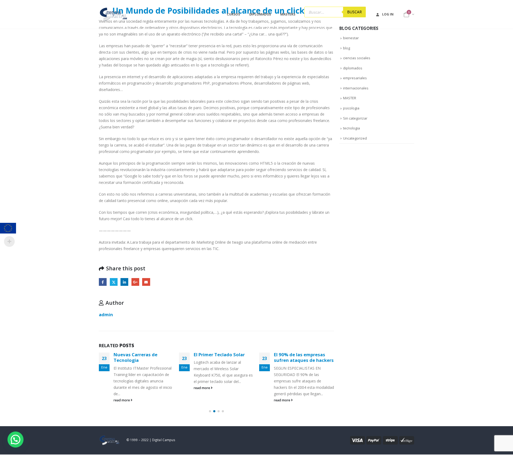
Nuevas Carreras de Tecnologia (135, 357)
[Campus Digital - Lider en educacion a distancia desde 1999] (114, 14)
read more (122, 400)
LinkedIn (124, 282)
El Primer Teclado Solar (219, 354)
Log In (387, 14)
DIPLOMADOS (260, 14)
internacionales (355, 88)
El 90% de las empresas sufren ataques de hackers (304, 357)
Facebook (103, 282)
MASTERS (287, 14)
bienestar (351, 37)
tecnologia (351, 128)
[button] (210, 411)
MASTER (349, 98)
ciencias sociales (356, 58)
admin (106, 314)
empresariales (355, 78)
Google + (135, 282)
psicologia (351, 108)
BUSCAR (354, 11)
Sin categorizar (355, 118)
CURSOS (233, 14)
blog (346, 48)
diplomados (352, 68)
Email (146, 282)
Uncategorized (355, 138)
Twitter (114, 282)
